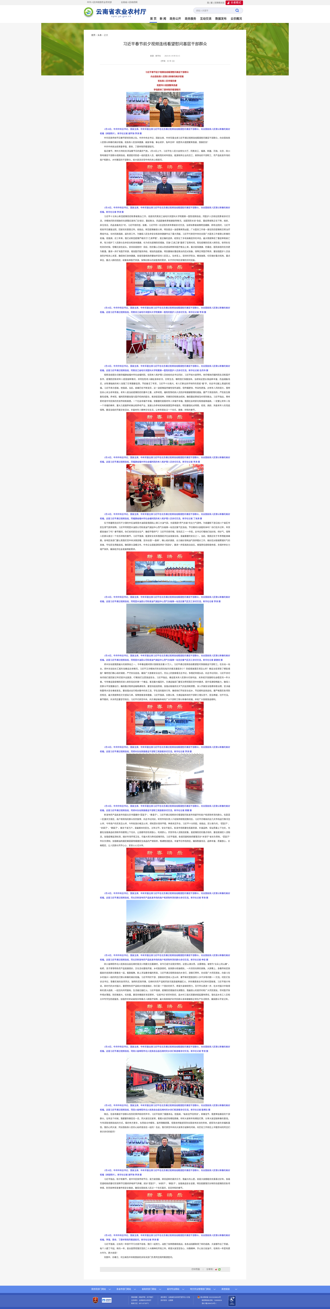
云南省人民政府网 (129, 2)
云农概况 (236, 18)
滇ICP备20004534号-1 (209, 1303)
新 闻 (163, 18)
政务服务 (190, 18)
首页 (93, 35)
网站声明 (142, 1297)
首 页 (153, 18)
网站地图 (134, 1297)
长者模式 (236, 2)
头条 (100, 35)
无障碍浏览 (219, 3)
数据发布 (221, 18)
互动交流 (205, 18)
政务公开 (175, 18)
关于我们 (150, 1297)
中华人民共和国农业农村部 (99, 2)
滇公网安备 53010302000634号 (210, 1297)
